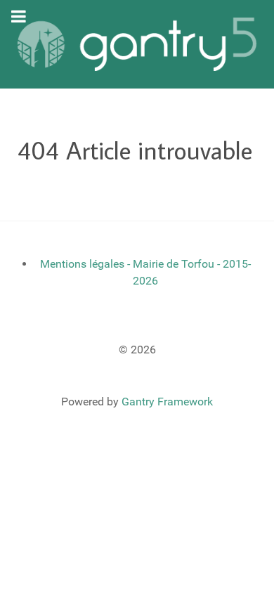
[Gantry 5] (137, 44)
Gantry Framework (167, 401)
